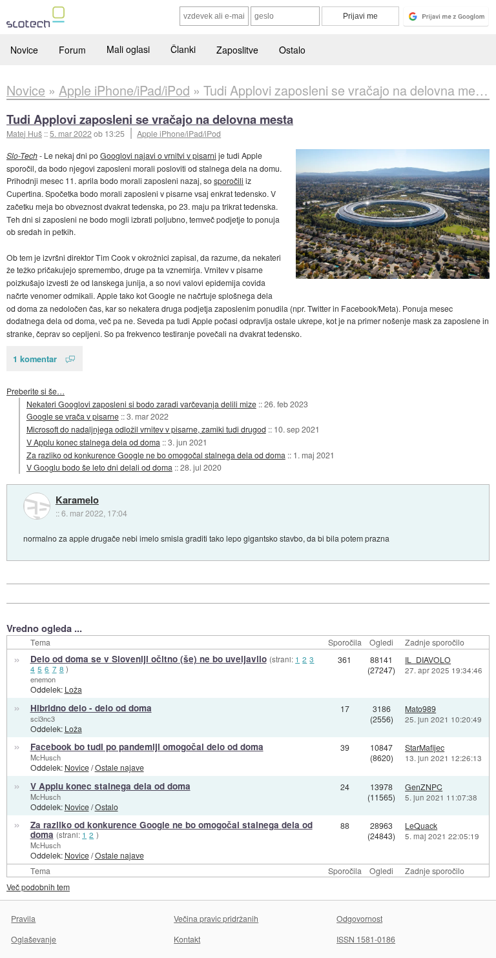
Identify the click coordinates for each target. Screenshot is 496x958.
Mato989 (420, 708)
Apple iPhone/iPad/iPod (179, 133)
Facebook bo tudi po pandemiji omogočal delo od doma (147, 746)
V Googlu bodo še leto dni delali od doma (99, 467)
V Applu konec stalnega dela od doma (93, 441)
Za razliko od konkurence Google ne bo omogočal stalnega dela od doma (155, 454)
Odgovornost (359, 918)
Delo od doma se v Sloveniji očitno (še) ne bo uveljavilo (148, 659)
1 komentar (35, 358)
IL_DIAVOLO (428, 659)
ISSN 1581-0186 (365, 938)
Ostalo (292, 49)
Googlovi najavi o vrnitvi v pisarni (158, 155)
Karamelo (77, 500)
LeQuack (421, 825)
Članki (183, 49)
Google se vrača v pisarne (72, 416)
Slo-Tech (21, 155)
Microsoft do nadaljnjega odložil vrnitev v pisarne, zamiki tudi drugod (146, 428)
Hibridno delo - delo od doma (91, 708)
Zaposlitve (237, 49)
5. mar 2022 (71, 133)
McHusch (45, 757)
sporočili (228, 180)
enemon (43, 679)
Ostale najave (119, 767)
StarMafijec (424, 747)
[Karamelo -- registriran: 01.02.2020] (36, 506)
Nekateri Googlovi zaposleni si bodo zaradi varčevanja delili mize (141, 403)
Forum (72, 49)
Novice (24, 49)
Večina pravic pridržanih (216, 918)
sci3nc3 (42, 718)
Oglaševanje (33, 938)
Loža (73, 689)
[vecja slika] (393, 214)
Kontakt (187, 938)
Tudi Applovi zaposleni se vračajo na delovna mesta (149, 119)
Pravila (23, 918)
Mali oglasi (128, 49)
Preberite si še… (35, 390)
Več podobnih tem (38, 886)
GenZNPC (423, 786)
